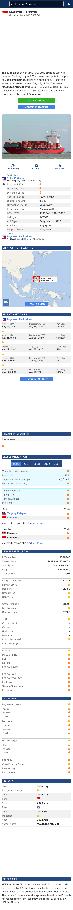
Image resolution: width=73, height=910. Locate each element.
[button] (69, 4)
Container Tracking (36, 106)
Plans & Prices (36, 100)
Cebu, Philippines (17, 178)
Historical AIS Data (36, 379)
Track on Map (36, 303)
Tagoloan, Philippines (19, 236)
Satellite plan (37, 523)
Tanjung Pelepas (16, 513)
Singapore (13, 517)
